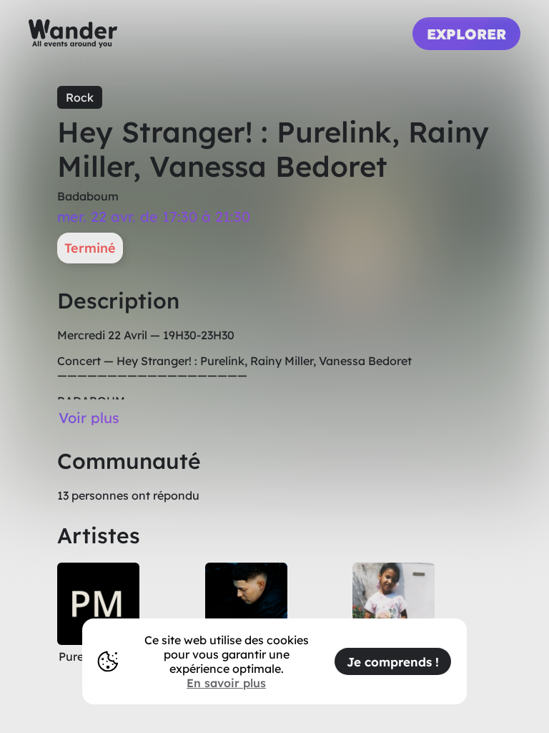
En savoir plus (226, 683)
